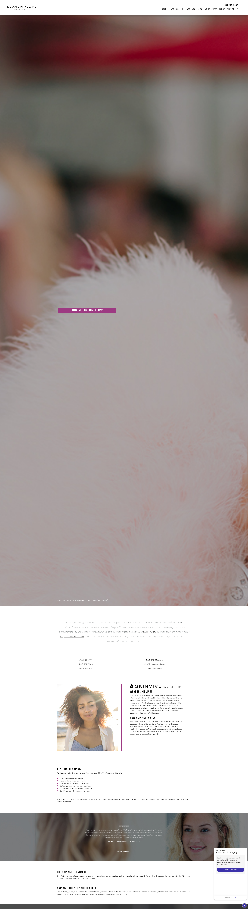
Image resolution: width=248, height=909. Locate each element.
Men (183, 9)
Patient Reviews (211, 9)
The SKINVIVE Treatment (154, 660)
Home (59, 600)
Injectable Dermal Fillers (81, 600)
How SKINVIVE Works (86, 664)
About (164, 9)
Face (188, 9)
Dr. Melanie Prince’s (147, 631)
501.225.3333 (231, 5)
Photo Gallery (232, 9)
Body (178, 9)
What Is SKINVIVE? (86, 660)
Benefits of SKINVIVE (85, 668)
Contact (222, 9)
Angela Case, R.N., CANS (72, 636)
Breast (171, 9)
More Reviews (124, 851)
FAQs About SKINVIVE (154, 668)
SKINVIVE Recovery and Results (154, 664)
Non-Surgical (197, 9)
